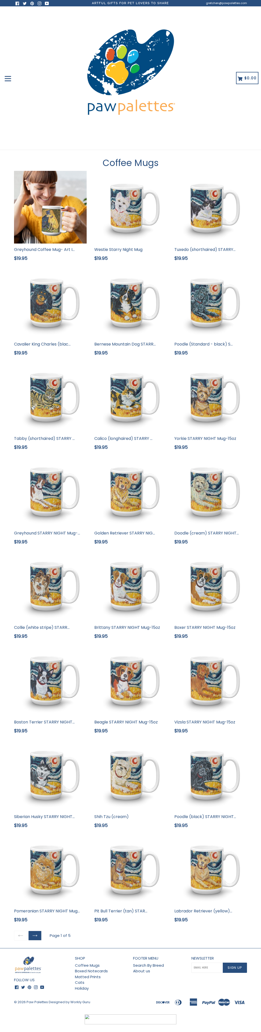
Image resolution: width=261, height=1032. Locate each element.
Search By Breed (148, 965)
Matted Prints (88, 976)
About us (141, 971)
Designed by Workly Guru (69, 1002)
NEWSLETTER (202, 958)
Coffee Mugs (87, 965)
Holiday (82, 988)
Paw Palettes (37, 1002)
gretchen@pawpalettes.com (226, 3)
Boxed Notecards (91, 971)
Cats (79, 982)
